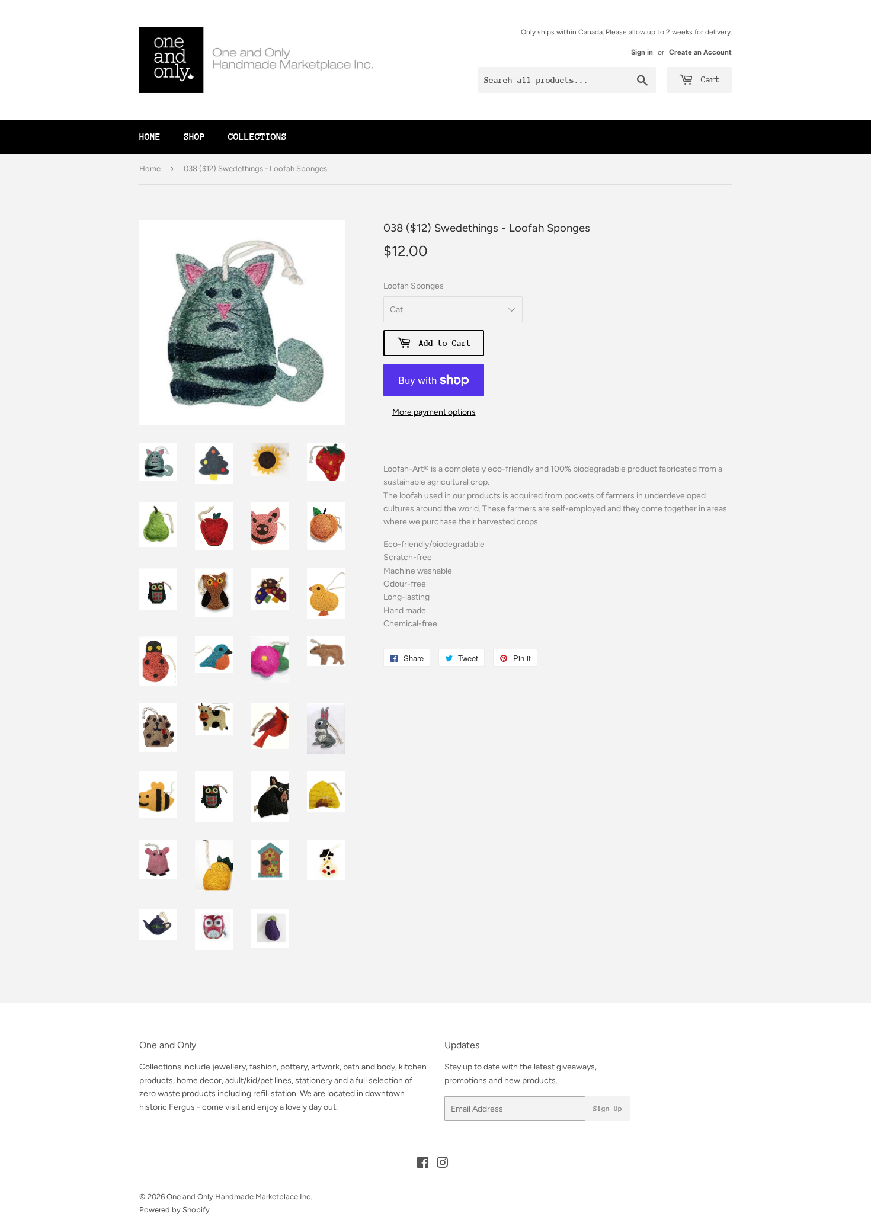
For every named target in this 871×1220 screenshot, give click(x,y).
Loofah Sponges (413, 286)
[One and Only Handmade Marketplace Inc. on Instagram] (443, 1165)
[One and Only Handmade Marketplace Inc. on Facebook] (423, 1165)
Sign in (642, 52)
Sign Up (607, 1108)
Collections (257, 137)
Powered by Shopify (174, 1209)
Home (150, 137)
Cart (708, 79)
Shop (194, 137)
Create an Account (700, 52)
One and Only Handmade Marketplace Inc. (239, 1196)
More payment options (434, 412)
